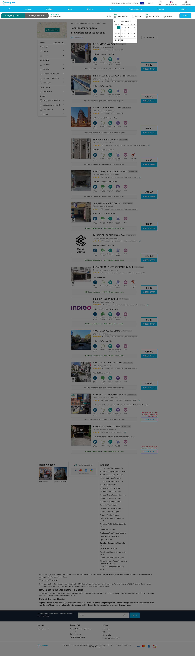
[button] (115, 21)
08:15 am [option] (138, 16)
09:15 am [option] (169, 16)
